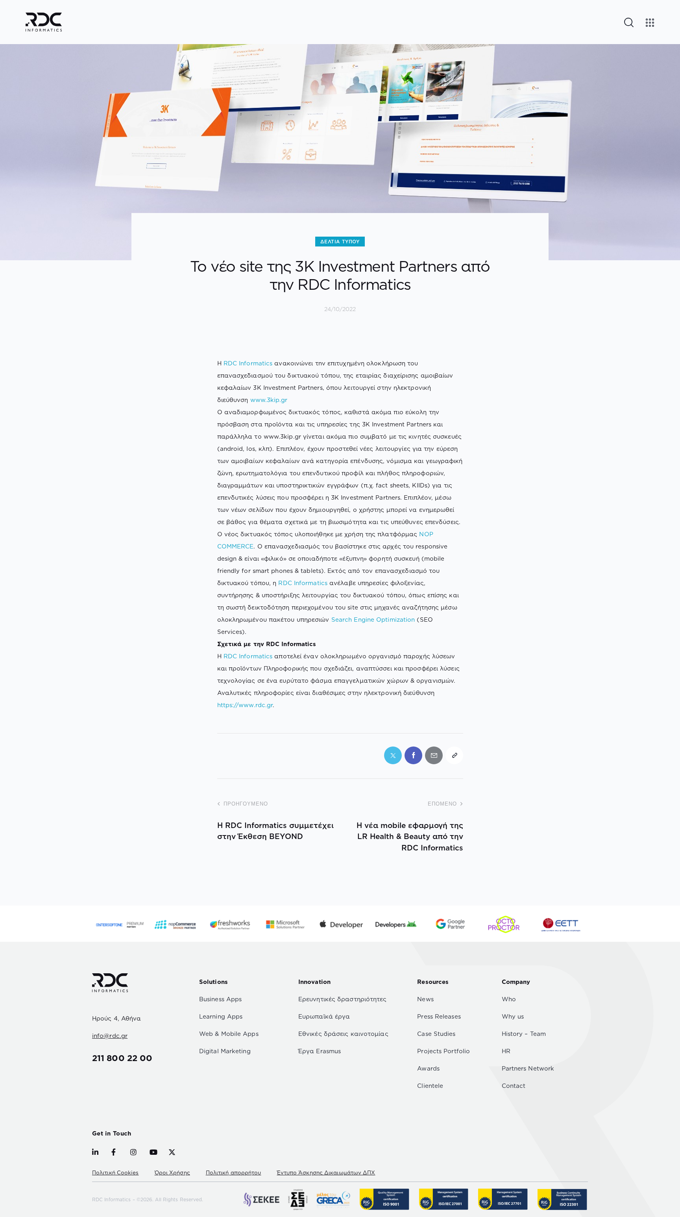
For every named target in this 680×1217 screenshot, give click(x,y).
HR (506, 1051)
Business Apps (220, 999)
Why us (513, 1016)
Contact (514, 1086)
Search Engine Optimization (373, 619)
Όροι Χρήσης (172, 1172)
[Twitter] (393, 755)
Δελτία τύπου (339, 241)
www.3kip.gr (269, 400)
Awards (428, 1068)
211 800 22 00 (122, 1058)
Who (509, 999)
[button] (454, 755)
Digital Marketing (225, 1051)
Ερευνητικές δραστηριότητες (342, 999)
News (425, 999)
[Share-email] (434, 755)
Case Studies (436, 1034)
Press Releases (438, 1016)
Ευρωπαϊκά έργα (324, 1016)
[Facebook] (413, 755)
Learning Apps (220, 1016)
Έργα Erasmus (319, 1051)
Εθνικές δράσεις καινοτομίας (343, 1034)
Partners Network (528, 1068)
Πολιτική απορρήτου (233, 1172)
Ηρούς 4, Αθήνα (116, 1018)
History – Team (524, 1034)
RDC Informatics (248, 363)
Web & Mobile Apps (229, 1034)
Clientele (430, 1086)
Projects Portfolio (443, 1051)
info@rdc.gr (110, 1036)
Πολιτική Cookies (115, 1172)
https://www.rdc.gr (245, 705)
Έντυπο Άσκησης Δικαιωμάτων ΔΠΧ (326, 1172)
